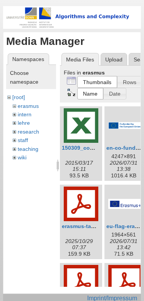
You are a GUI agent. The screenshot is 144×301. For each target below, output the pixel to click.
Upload (113, 59)
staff (23, 140)
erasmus (28, 106)
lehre (24, 123)
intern (24, 114)
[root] (18, 97)
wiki (22, 157)
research (28, 132)
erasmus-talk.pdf (84, 226)
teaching (28, 149)
